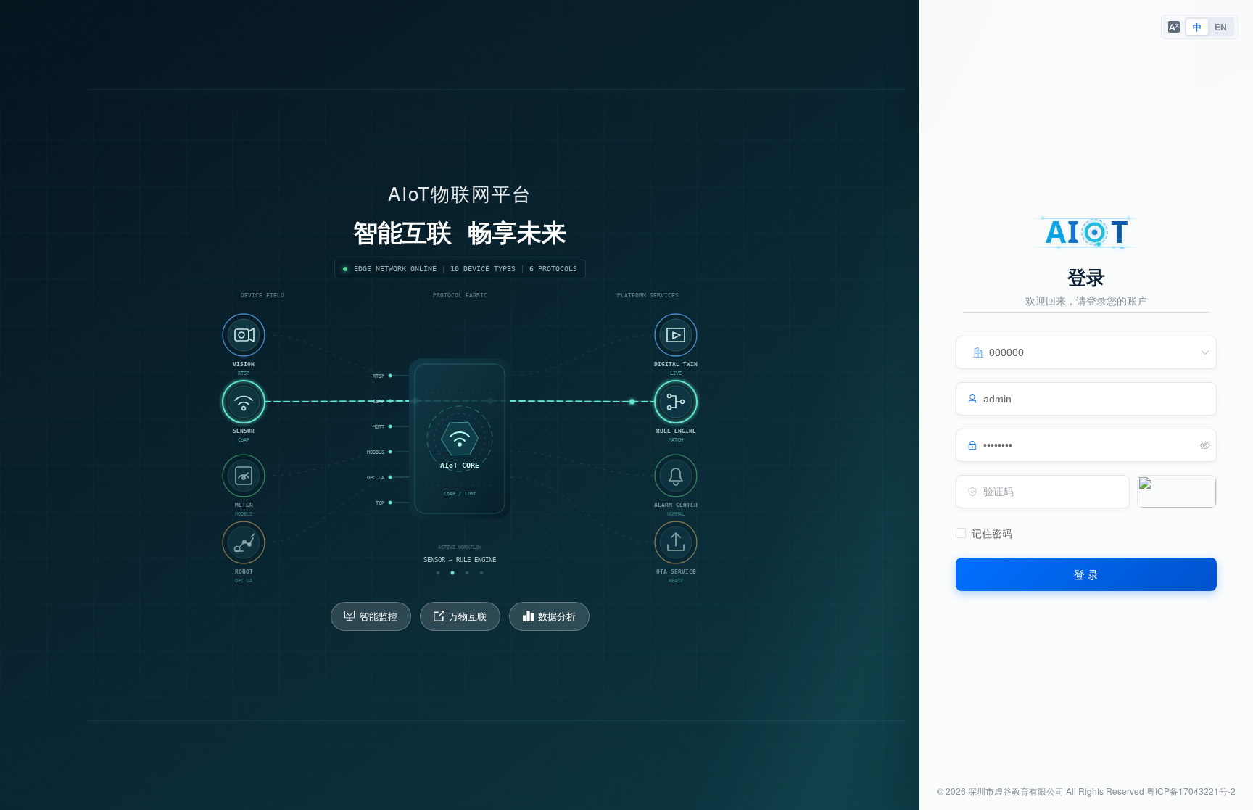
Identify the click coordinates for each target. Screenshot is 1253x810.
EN (1221, 26)
